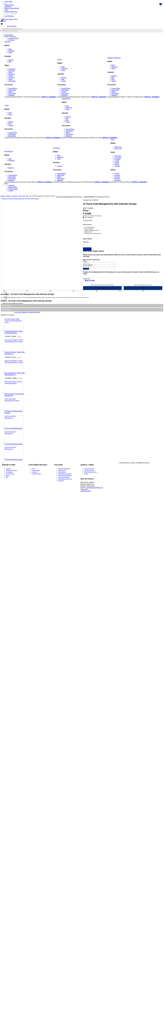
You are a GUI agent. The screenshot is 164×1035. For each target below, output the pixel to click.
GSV (6, 10)
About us (8, 468)
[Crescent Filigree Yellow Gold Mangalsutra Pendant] (14, 351)
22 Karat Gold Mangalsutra (14, 428)
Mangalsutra (9, 151)
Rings (60, 59)
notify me (87, 249)
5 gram (116, 164)
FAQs (33, 468)
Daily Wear (12, 90)
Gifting (10, 92)
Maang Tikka (12, 187)
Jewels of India (13, 38)
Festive (63, 92)
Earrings (7, 42)
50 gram (117, 178)
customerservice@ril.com (94, 487)
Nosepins (11, 185)
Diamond (11, 51)
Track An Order (36, 470)
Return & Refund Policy (64, 468)
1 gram (116, 161)
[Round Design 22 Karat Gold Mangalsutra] (14, 392)
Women (11, 60)
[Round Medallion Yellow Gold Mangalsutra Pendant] (14, 371)
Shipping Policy (62, 470)
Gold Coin (117, 147)
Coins (113, 139)
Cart (4, 20)
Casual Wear (12, 88)
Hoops (10, 76)
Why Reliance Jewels (11, 470)
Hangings (11, 74)
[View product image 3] (6, 296)
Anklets (10, 190)
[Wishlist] (2, 24)
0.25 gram (117, 157)
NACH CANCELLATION (90, 472)
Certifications (9, 472)
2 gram (116, 162)
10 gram (117, 166)
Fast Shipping (9, 16)
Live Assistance (102, 288)
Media (7, 475)
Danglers (11, 71)
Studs (10, 79)
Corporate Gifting (36, 473)
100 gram (117, 180)
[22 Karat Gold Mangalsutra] (14, 427)
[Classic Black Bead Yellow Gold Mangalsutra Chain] (14, 330)
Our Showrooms (10, 473)
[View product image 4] (6, 298)
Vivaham (11, 40)
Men (62, 79)
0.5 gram (117, 159)
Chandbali (11, 69)
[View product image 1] (6, 292)
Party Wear (12, 93)
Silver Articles (13, 189)
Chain (7, 105)
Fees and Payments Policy (65, 475)
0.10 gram (117, 156)
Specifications (6, 306)
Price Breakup (6, 310)
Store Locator (9, 5)
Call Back (8, 6)
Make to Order (90, 280)
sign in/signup (12, 26)
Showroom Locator (89, 470)
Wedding (11, 95)
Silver (10, 52)
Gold (10, 49)
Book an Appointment (12, 8)
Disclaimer (61, 480)
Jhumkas (11, 77)
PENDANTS (66, 98)
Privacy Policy (61, 472)
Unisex (63, 81)
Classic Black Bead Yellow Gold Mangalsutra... (14, 332)
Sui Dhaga (12, 81)
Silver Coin (118, 148)
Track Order (8, 1)
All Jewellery (9, 35)
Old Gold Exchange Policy (65, 473)
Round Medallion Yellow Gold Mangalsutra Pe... (15, 374)
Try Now (142, 288)
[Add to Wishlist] (160, 5)
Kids (9, 61)
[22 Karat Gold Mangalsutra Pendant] (14, 410)
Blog (7, 477)
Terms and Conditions (63, 477)
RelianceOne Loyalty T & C (65, 479)
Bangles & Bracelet (114, 58)
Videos (86, 473)
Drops (10, 72)
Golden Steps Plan (11, 11)
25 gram (117, 177)
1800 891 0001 (85, 491)
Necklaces (56, 148)
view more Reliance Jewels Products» (27, 312)
